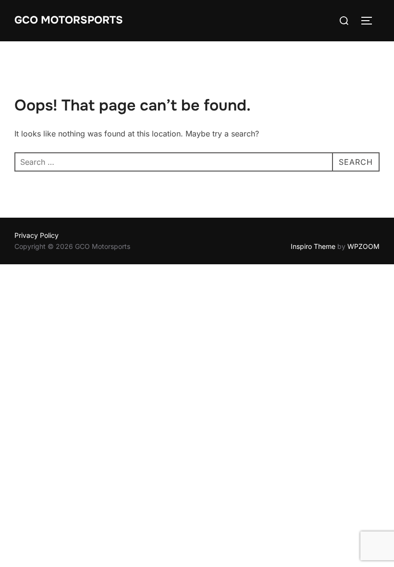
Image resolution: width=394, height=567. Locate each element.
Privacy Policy (36, 235)
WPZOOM (363, 246)
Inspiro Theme (313, 246)
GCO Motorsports (68, 20)
